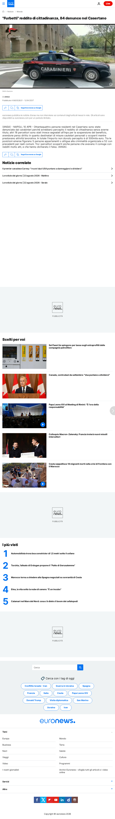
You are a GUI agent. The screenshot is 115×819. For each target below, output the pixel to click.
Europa (5, 738)
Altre (4, 789)
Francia (31, 693)
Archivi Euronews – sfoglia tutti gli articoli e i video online (83, 771)
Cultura (62, 757)
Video (5, 763)
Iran (66, 707)
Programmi (64, 763)
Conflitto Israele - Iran (36, 686)
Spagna (86, 686)
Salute (62, 751)
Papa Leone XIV (80, 693)
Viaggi (5, 757)
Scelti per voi (13, 339)
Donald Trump (34, 700)
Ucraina (51, 707)
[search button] (80, 667)
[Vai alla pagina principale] (10, 3)
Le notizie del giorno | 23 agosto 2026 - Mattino (25, 175)
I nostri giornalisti (10, 769)
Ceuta (60, 693)
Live (108, 3)
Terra (61, 744)
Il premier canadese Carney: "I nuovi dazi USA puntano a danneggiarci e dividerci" (42, 168)
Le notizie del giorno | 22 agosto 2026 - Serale (24, 182)
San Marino (82, 700)
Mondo (20, 12)
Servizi (5, 781)
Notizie (10, 12)
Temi (4, 731)
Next (4, 751)
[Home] (3, 11)
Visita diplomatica (59, 700)
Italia (46, 693)
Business (6, 744)
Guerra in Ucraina (65, 686)
